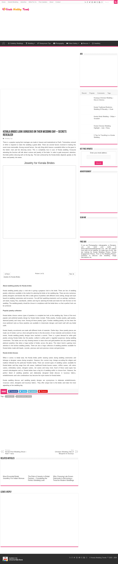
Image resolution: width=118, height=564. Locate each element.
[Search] (115, 2)
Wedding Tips (9, 138)
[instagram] (102, 2)
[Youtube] (95, 2)
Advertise (23, 2)
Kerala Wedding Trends (99, 557)
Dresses (85, 43)
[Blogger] (99, 2)
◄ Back (7, 274)
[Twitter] (90, 2)
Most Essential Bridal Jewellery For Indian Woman (13, 477)
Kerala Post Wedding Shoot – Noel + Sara (16, 451)
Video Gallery (73, 43)
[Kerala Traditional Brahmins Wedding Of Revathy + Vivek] (87, 110)
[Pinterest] (92, 2)
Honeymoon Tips (45, 43)
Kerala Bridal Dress (24, 396)
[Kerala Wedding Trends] (15, 9)
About (51, 2)
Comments (101, 93)
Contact (58, 2)
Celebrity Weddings (16, 43)
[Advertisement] (74, 22)
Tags (109, 93)
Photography (60, 43)
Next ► (71, 274)
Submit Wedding (13, 2)
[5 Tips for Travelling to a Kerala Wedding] (87, 138)
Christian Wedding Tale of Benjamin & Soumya (64, 451)
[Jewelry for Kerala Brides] (39, 202)
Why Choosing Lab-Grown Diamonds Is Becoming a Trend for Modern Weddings (63, 478)
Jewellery (97, 43)
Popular (91, 93)
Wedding (31, 43)
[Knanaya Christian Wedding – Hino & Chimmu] (87, 101)
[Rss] (85, 2)
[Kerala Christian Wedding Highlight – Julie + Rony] (87, 129)
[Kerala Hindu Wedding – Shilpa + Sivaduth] (87, 119)
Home (4, 2)
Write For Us (32, 2)
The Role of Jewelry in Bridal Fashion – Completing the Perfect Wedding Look (38, 478)
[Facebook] (87, 2)
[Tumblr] (97, 2)
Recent (84, 93)
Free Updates (43, 2)
